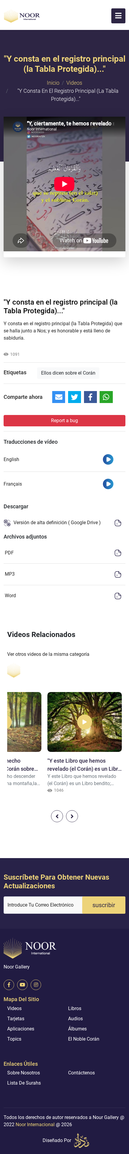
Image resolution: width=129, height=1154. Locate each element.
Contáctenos (81, 1073)
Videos (74, 83)
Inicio (53, 83)
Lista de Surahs (24, 1083)
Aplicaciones (20, 1029)
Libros (74, 1008)
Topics (14, 1039)
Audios (75, 1018)
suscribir (103, 905)
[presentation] (57, 816)
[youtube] (22, 985)
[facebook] (9, 985)
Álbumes (77, 1029)
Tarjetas (15, 1018)
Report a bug (64, 420)
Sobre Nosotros (23, 1073)
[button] (118, 15)
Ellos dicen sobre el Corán (68, 373)
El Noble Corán (83, 1039)
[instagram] (36, 985)
